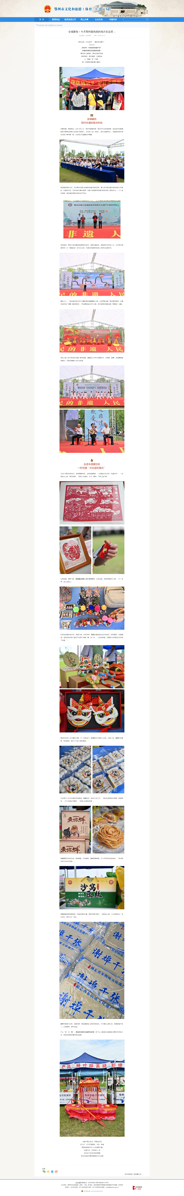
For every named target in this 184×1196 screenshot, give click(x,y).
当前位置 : (41, 25)
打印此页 (129, 1174)
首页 (46, 25)
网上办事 (84, 19)
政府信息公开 (70, 19)
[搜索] (146, 19)
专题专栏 (113, 19)
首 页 (41, 19)
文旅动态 (59, 25)
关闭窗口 (137, 1174)
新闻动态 (56, 19)
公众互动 (99, 19)
